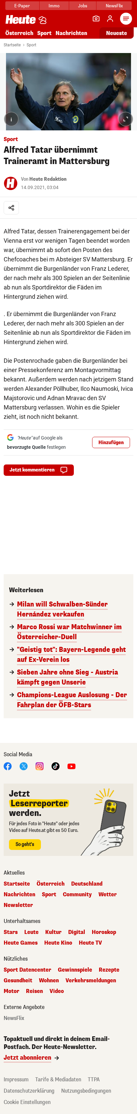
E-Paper (22, 6)
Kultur (53, 932)
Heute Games (21, 943)
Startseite (12, 45)
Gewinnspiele (75, 970)
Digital (76, 932)
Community (77, 894)
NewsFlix (114, 6)
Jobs (82, 6)
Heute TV (90, 943)
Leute (31, 932)
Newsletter (18, 905)
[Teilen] (11, 207)
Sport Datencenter (27, 970)
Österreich (19, 33)
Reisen (34, 991)
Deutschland (86, 884)
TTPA (94, 1079)
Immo (54, 6)
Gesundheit (18, 980)
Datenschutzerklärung (29, 1090)
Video (57, 991)
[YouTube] (71, 765)
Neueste (116, 33)
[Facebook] (8, 765)
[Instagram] (40, 765)
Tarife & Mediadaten (58, 1079)
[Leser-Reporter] (96, 19)
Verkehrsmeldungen (91, 980)
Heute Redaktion (48, 179)
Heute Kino (58, 943)
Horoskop (104, 932)
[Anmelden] (110, 19)
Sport (44, 33)
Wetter (107, 894)
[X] (24, 765)
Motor (11, 991)
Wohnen (49, 980)
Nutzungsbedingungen (86, 1090)
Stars (11, 932)
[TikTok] (56, 765)
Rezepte (109, 970)
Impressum (16, 1079)
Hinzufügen (111, 442)
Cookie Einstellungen (27, 1102)
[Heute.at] (20, 19)
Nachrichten (19, 894)
